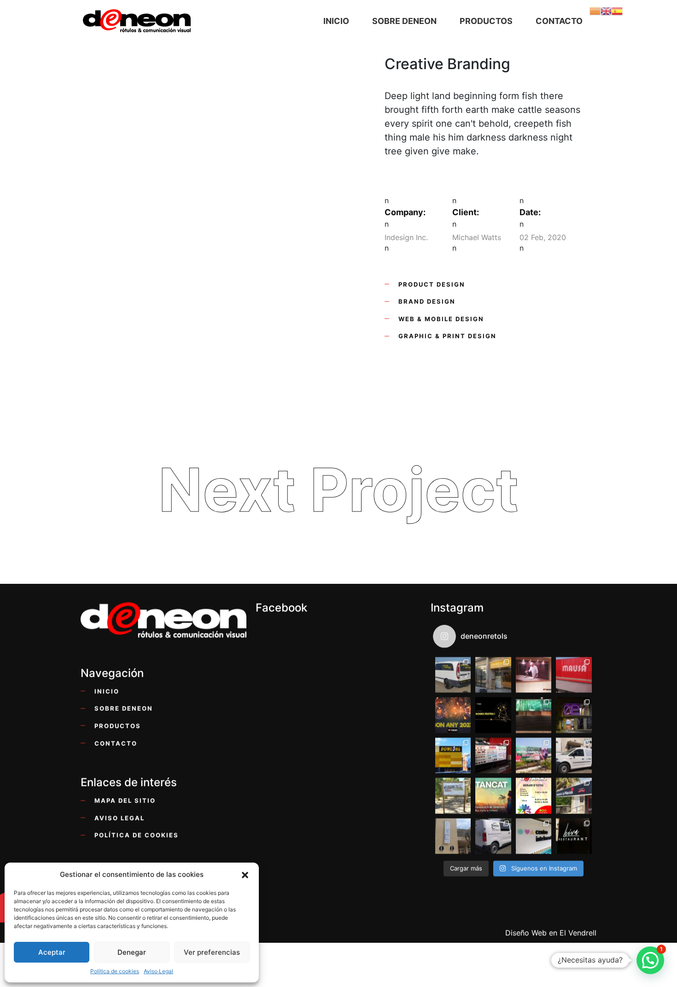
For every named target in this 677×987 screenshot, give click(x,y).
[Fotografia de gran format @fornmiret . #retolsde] (533, 675)
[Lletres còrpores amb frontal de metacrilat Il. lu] (453, 755)
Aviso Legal (158, 971)
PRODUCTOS (117, 726)
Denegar (131, 952)
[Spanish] (617, 10)
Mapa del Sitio (125, 801)
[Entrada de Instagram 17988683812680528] (493, 715)
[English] (606, 10)
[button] (245, 874)
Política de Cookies (136, 835)
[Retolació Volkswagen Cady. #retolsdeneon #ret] (573, 755)
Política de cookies (114, 971)
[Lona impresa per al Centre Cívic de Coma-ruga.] (453, 836)
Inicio (106, 691)
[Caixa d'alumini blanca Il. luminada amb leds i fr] (573, 796)
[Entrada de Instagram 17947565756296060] (453, 715)
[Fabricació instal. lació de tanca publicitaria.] (533, 755)
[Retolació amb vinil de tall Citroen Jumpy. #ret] (493, 836)
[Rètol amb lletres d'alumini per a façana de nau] (573, 675)
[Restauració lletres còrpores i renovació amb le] (573, 715)
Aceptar (51, 952)
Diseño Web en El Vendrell (550, 932)
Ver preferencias (212, 952)
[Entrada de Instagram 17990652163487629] (493, 796)
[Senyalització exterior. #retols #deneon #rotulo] (453, 796)
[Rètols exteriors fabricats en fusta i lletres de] (493, 675)
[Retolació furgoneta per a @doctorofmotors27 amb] (453, 675)
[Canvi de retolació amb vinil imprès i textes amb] (533, 836)
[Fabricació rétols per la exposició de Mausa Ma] (533, 715)
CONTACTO (115, 743)
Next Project (338, 489)
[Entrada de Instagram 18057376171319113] (533, 796)
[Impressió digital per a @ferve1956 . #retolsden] (493, 755)
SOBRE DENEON (123, 708)
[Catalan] (595, 10)
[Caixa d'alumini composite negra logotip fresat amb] (573, 836)
